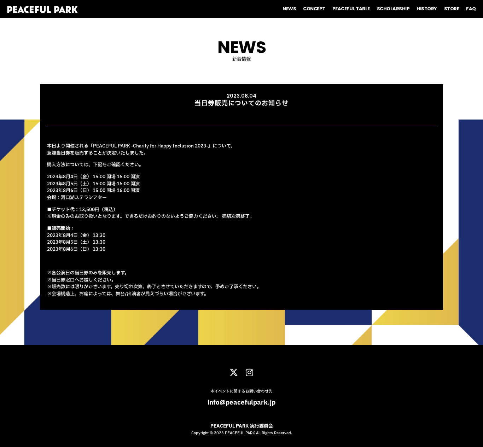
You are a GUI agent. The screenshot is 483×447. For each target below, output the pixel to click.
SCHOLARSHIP (393, 8)
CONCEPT (314, 8)
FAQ (471, 8)
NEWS (289, 8)
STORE (451, 8)
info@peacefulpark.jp (241, 402)
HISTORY (427, 8)
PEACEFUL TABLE (351, 8)
